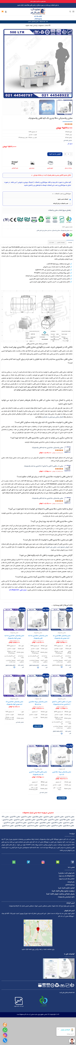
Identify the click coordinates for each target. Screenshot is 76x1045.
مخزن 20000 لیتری (7, 825)
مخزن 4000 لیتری (9, 822)
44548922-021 (14, 590)
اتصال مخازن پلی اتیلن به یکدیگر (53, 417)
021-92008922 (38, 17)
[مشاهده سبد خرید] (2, 11)
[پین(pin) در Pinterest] (64, 234)
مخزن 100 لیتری (48, 817)
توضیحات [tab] (70, 242)
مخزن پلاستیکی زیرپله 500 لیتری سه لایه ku (38, 703)
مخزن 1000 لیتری (68, 822)
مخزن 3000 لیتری (21, 822)
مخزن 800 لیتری (7, 819)
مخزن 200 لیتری (26, 817)
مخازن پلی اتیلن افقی (42, 230)
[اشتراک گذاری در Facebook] (67, 234)
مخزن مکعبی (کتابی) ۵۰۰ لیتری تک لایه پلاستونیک (38, 773)
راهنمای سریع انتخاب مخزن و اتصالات (59, 210)
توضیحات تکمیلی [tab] (61, 242)
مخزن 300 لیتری (53, 819)
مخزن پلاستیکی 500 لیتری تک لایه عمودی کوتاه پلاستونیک (14, 703)
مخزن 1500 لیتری (45, 822)
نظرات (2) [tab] (51, 242)
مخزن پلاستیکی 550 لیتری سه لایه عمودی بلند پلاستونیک (61, 637)
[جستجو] (68, 11)
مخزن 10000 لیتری (32, 825)
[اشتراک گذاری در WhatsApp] (70, 234)
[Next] (6, 64)
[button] (73, 11)
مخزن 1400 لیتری (56, 822)
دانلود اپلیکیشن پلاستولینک (66, 897)
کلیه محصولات (42, 21)
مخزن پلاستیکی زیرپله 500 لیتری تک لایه (61, 773)
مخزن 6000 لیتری (56, 825)
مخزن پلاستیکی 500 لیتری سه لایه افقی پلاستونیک (38, 637)
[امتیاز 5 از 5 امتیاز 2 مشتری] (37, 124)
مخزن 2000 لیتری (33, 822)
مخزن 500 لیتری (30, 819)
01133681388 (70, 885)
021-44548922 (69, 876)
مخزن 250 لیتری (65, 819)
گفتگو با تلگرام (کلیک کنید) (66, 888)
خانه (47, 21)
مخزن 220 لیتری (15, 817)
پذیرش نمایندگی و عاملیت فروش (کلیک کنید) (60, 894)
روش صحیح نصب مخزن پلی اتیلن (57, 547)
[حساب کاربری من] (6, 11)
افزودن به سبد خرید (55, 154)
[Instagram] (5, 1035)
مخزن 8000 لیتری (44, 825)
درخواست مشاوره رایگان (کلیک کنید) (63, 891)
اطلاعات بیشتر (38, 726)
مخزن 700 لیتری (19, 819)
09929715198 (38, 19)
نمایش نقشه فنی (68, 140)
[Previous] (68, 64)
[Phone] (5, 1040)
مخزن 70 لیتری (69, 817)
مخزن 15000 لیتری (20, 825)
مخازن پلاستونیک (65, 230)
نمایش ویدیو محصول (34, 665)
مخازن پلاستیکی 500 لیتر (33, 21)
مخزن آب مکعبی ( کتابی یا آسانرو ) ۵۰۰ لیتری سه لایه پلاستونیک (61, 703)
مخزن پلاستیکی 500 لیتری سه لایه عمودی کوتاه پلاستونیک (14, 637)
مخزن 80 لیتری (59, 817)
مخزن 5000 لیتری (68, 825)
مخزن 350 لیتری (41, 819)
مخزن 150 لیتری (37, 817)
